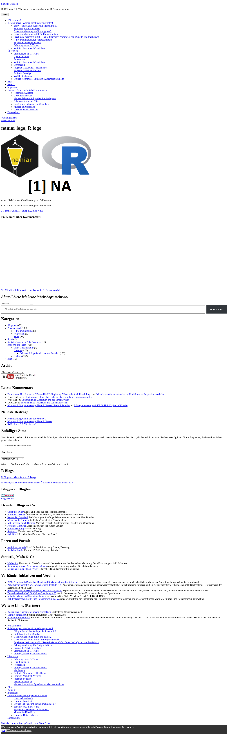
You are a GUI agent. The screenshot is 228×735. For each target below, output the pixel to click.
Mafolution (12, 563)
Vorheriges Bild (9, 117)
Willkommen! (14, 20)
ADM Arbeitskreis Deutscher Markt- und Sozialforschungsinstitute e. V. (42, 582)
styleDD (11, 534)
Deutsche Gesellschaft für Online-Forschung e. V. (31, 593)
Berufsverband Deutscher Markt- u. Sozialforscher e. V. (34, 590)
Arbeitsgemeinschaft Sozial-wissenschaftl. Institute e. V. (34, 585)
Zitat (9, 358)
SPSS (16, 336)
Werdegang (19, 65)
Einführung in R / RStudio (27, 28)
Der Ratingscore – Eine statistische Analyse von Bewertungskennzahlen (57, 397)
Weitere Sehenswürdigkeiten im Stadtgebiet (35, 98)
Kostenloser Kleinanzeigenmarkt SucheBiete (29, 612)
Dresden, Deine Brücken (26, 109)
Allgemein (12, 325)
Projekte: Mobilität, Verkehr (27, 70)
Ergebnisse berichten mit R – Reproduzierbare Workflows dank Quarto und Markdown (56, 37)
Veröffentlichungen (23, 76)
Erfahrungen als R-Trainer (26, 45)
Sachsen (18, 356)
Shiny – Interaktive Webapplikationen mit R (35, 25)
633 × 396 (38, 210)
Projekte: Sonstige (22, 73)
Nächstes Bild (8, 120)
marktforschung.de (16, 547)
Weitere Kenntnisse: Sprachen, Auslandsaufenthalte (39, 78)
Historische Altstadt (23, 92)
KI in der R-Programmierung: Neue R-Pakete (29, 421)
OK (3, 730)
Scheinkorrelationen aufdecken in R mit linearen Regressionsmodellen (130, 394)
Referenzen (19, 59)
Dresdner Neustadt (23, 95)
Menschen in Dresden (18, 520)
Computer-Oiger (15, 511)
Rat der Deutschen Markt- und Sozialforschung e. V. (33, 599)
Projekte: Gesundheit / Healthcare (30, 67)
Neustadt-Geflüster (16, 525)
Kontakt (11, 84)
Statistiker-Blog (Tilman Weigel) (23, 569)
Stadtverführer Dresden (18, 617)
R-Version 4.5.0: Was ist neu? (21, 424)
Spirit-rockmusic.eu (17, 614)
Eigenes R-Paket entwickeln (27, 42)
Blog (9, 81)
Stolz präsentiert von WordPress (34, 723)
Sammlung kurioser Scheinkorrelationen (27, 566)
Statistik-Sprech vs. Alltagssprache (24, 342)
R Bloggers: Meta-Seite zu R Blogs (18, 477)
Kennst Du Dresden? (17, 517)
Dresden (18, 350)
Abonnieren (216, 309)
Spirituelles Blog (15, 528)
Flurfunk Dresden (16, 514)
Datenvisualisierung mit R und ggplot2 (32, 31)
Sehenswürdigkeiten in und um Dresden (39, 353)
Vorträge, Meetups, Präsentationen (30, 48)
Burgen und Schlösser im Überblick (31, 104)
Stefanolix (12, 531)
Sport (10, 339)
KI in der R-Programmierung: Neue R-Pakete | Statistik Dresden (38, 405)
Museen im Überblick (24, 106)
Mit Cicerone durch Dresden (21, 523)
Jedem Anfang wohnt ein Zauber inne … (27, 418)
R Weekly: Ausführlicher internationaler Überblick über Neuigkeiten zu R (37, 482)
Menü (4, 15)
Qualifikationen (21, 56)
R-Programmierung (23, 331)
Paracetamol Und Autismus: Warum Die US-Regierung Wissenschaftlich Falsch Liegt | (49, 394)
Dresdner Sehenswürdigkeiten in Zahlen (27, 90)
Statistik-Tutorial (15, 550)
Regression (19, 333)
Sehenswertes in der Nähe (26, 101)
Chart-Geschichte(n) (24, 347)
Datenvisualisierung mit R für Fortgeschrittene (36, 34)
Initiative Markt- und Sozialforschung (25, 596)
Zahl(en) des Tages (16, 345)
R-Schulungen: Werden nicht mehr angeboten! (30, 23)
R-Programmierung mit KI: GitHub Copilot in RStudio (100, 405)
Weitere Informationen (19, 730)
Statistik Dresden (9, 3)
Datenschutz (13, 112)
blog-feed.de (7, 498)
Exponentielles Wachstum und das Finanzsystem (45, 399)
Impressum (12, 87)
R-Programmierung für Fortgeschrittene (33, 39)
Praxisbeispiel (14, 328)
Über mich (12, 51)
